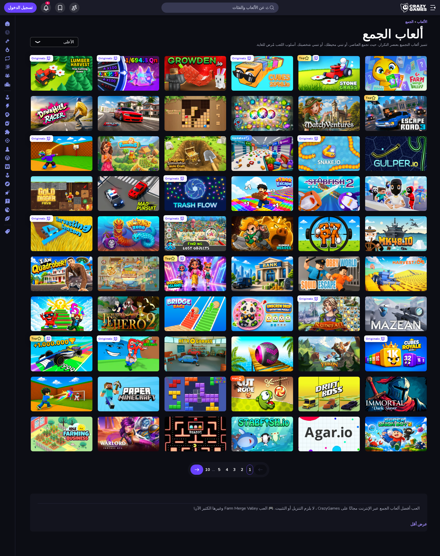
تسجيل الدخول (20, 7)
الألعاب (422, 21)
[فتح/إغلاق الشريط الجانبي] (433, 8)
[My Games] (60, 8)
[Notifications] (46, 8)
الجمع (409, 21)
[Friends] (74, 8)
